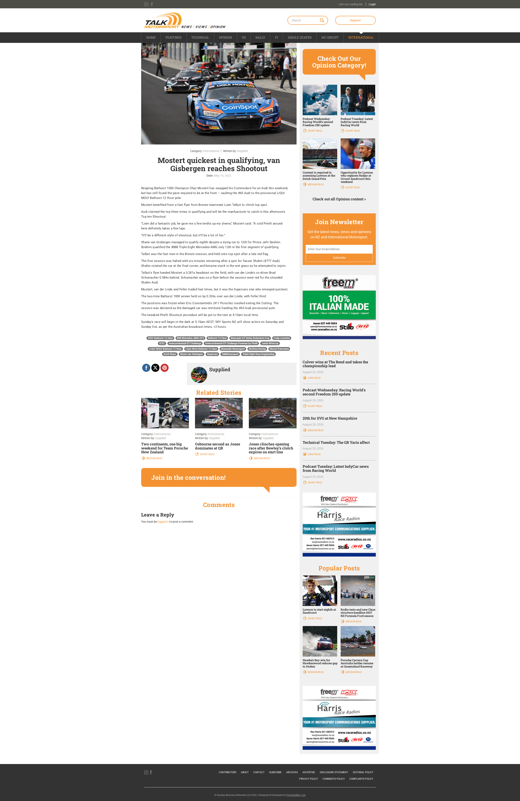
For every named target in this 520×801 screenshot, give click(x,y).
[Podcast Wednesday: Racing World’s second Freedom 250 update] (320, 99)
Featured (174, 37)
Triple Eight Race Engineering (258, 354)
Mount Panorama (279, 348)
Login (372, 4)
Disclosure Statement (334, 772)
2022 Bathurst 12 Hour (160, 338)
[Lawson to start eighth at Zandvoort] (320, 590)
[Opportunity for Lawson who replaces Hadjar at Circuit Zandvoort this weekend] (358, 153)
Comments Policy (334, 778)
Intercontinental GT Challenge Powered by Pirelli (231, 343)
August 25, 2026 (313, 448)
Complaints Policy (361, 778)
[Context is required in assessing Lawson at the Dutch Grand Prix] (320, 153)
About (245, 772)
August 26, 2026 (313, 372)
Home (151, 37)
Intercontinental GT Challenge (185, 343)
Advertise (308, 772)
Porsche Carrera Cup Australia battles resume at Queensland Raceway (357, 663)
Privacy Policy (308, 778)
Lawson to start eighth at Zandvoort (319, 611)
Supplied (242, 151)
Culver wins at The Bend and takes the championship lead (335, 363)
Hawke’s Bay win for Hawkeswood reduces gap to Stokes (320, 663)
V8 (244, 37)
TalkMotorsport (230, 354)
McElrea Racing (257, 348)
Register (355, 20)
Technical (200, 37)
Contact (258, 772)
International (361, 37)
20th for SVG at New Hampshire (330, 418)
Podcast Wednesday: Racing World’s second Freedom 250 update (318, 122)
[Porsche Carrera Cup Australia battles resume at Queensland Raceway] (358, 641)
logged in (163, 521)
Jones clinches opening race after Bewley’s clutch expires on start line (271, 448)
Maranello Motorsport (233, 348)
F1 (276, 37)
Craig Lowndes (282, 338)
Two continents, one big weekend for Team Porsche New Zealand (164, 448)
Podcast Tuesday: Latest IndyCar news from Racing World (357, 122)
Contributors (227, 772)
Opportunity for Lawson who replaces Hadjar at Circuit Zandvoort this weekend (357, 177)
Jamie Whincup (270, 343)
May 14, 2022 (222, 175)
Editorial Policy (363, 772)
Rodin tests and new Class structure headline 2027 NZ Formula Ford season (358, 613)
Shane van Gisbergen (191, 354)
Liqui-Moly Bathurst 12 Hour (201, 348)
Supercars (212, 354)
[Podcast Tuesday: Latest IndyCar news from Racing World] (358, 99)
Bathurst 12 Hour (217, 338)
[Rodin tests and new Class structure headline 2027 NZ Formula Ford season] (358, 590)
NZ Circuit (330, 37)
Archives (292, 772)
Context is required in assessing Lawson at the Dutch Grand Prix (319, 175)
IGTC (162, 343)
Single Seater (300, 37)
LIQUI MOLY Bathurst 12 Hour (165, 348)
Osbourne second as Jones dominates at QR (217, 446)
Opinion (225, 37)
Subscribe (275, 772)
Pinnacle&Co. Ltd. (296, 795)
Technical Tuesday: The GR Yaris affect (336, 442)
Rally (260, 37)
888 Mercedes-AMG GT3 (190, 338)
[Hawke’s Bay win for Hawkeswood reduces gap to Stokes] (320, 641)
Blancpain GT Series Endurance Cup (250, 338)
